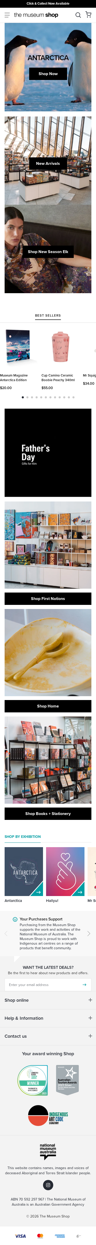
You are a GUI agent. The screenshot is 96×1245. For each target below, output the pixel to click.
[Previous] (5, 933)
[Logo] (36, 15)
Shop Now (48, 74)
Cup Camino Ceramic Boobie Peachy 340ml (58, 377)
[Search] (78, 15)
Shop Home (48, 706)
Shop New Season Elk (48, 252)
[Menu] (7, 15)
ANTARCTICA (48, 57)
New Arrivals (48, 163)
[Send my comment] (84, 985)
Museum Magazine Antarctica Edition (14, 377)
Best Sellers (48, 316)
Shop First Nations (48, 599)
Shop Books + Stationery (48, 814)
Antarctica (13, 900)
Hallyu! (52, 900)
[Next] (88, 933)
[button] (88, 14)
